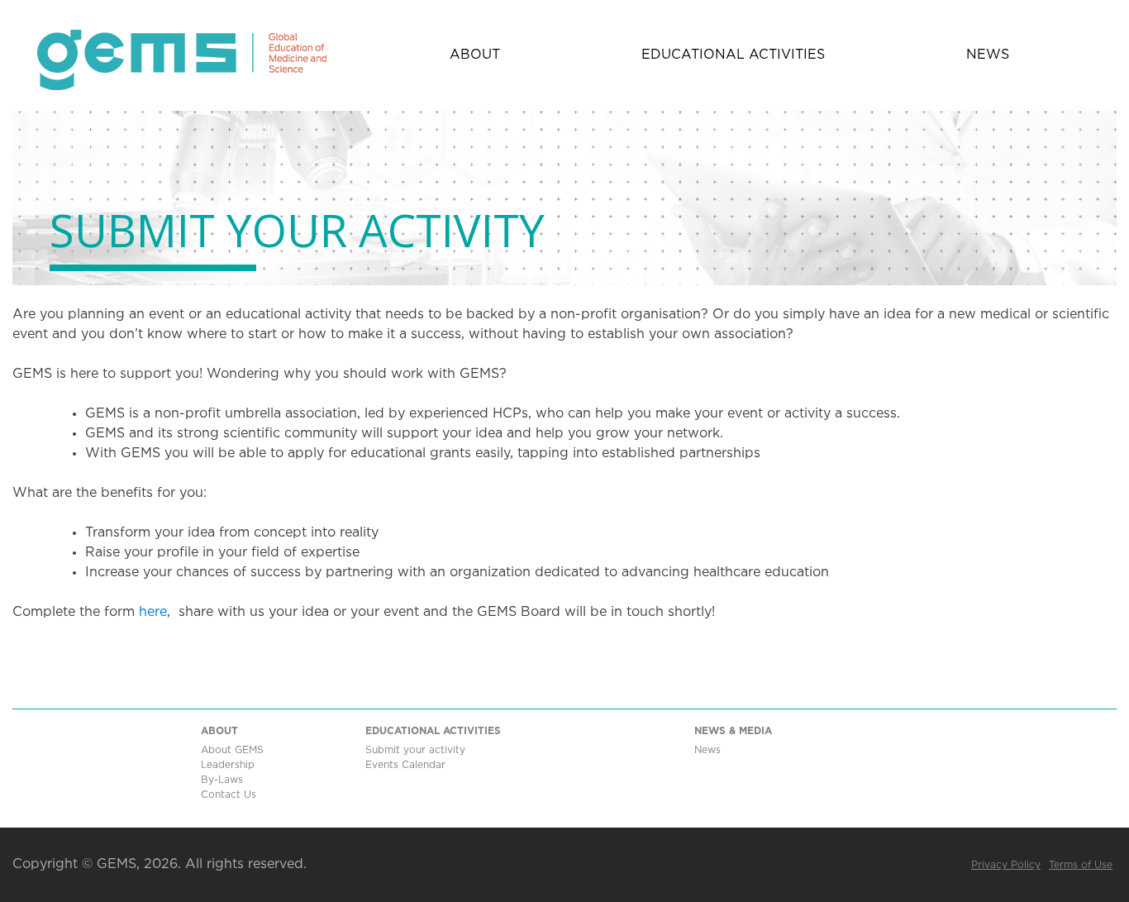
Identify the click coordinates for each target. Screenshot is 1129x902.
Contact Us (228, 794)
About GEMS (232, 750)
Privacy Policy (1006, 865)
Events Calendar (405, 765)
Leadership (228, 765)
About (475, 55)
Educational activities (733, 55)
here (153, 612)
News (987, 55)
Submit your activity (415, 750)
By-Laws (222, 780)
